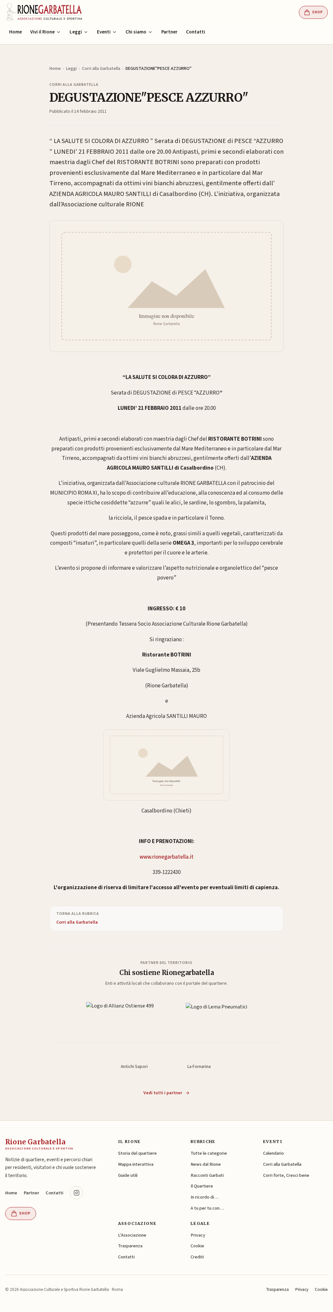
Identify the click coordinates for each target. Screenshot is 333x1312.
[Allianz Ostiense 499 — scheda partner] (120, 1013)
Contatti (195, 32)
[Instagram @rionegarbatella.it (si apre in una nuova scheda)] (76, 1192)
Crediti (197, 1257)
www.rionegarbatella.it (166, 857)
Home (15, 32)
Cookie (197, 1245)
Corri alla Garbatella (101, 68)
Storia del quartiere (137, 1153)
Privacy (198, 1235)
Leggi (71, 68)
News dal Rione (206, 1164)
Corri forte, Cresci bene (286, 1175)
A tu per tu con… (207, 1208)
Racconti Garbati (207, 1175)
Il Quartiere (202, 1186)
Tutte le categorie (209, 1153)
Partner (169, 32)
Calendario (273, 1153)
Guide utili (128, 1175)
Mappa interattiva (135, 1164)
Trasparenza (130, 1245)
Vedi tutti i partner (162, 1093)
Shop (317, 12)
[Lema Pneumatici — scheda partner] (216, 1013)
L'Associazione (132, 1235)
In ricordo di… (205, 1197)
